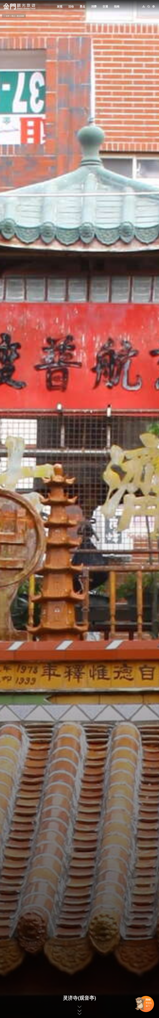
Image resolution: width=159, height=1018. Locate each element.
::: (3, 1)
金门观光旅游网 (19, 6)
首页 (7, 16)
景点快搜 (20, 16)
